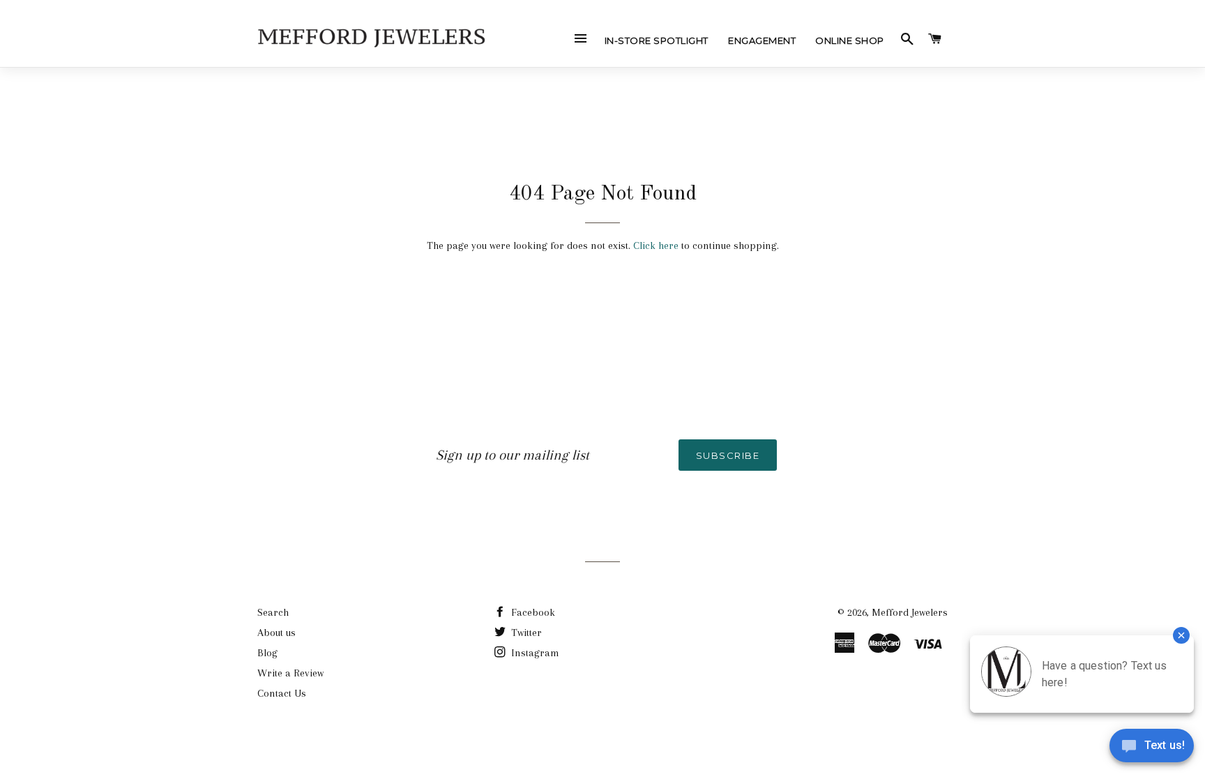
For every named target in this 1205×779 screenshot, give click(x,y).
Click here (656, 245)
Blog (267, 652)
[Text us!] (1151, 749)
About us (276, 632)
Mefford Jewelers (910, 612)
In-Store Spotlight (656, 40)
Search (273, 612)
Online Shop (849, 40)
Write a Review (290, 673)
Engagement (762, 40)
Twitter (525, 632)
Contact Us (281, 693)
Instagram (533, 652)
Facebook (531, 612)
